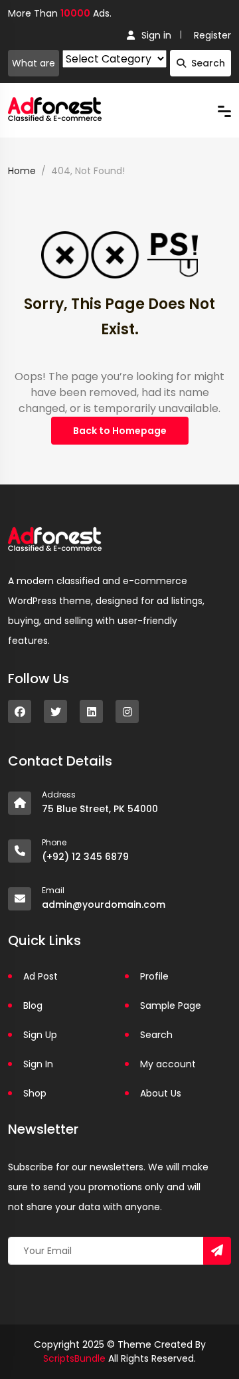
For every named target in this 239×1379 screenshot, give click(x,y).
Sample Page (170, 1005)
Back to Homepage (120, 430)
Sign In (38, 1064)
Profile (154, 976)
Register (212, 35)
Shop (34, 1093)
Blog (32, 1005)
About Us (160, 1093)
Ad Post (40, 976)
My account (168, 1064)
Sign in (156, 35)
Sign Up (40, 1034)
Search (208, 63)
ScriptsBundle (74, 1358)
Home (22, 170)
